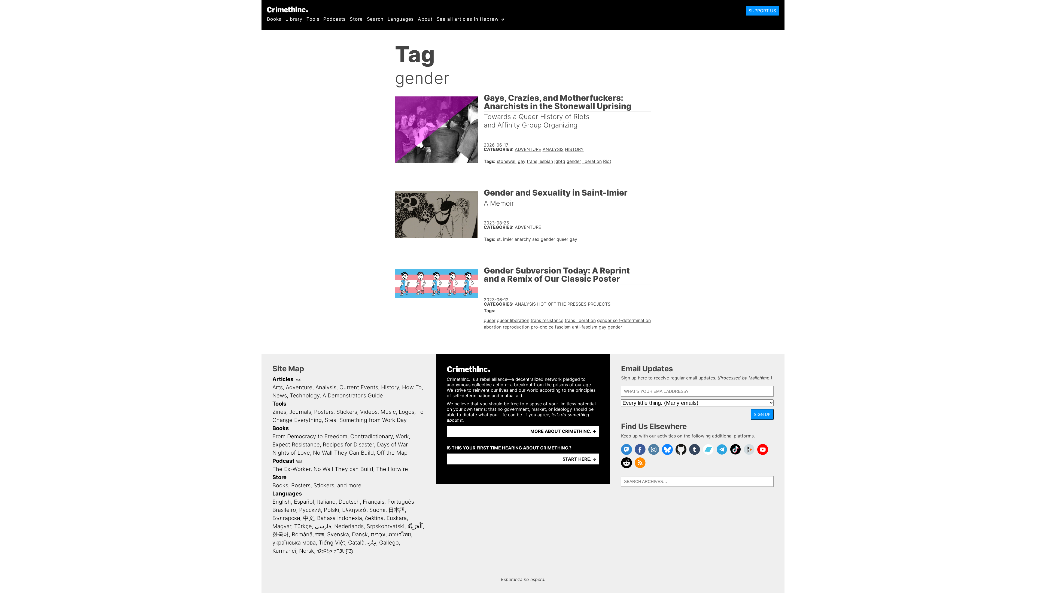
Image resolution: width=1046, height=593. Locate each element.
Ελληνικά (354, 510)
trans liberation (580, 320)
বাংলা (319, 534)
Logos (406, 412)
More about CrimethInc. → (563, 431)
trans (532, 161)
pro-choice (542, 327)
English (281, 501)
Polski (331, 510)
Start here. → (579, 459)
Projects (599, 304)
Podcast (283, 461)
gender (574, 161)
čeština (374, 518)
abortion (492, 327)
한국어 (280, 534)
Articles (282, 379)
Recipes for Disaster (348, 444)
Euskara (397, 518)
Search (375, 19)
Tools (312, 19)
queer (562, 239)
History (574, 149)
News (279, 395)
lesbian (546, 161)
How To (412, 387)
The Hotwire (392, 469)
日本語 (396, 510)
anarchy (523, 239)
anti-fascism (584, 327)
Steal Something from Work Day (366, 420)
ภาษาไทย (399, 534)
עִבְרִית (378, 534)
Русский (310, 510)
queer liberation (513, 320)
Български (286, 518)
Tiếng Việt (332, 542)
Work (402, 436)
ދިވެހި (371, 542)
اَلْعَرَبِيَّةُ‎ (415, 526)
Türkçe (303, 526)
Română (302, 534)
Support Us (762, 10)
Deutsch (349, 501)
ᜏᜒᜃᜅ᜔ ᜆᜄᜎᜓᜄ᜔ (335, 551)
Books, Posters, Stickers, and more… (319, 485)
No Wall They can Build (343, 469)
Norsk (306, 551)
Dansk (360, 534)
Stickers (346, 412)
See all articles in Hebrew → (471, 19)
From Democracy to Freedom (309, 436)
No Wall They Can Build (343, 452)
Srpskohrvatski (386, 526)
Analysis (553, 149)
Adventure (528, 149)
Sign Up (762, 414)
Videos (369, 412)
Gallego (389, 542)
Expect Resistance (296, 444)
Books (274, 19)
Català (356, 542)
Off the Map (392, 452)
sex (535, 239)
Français (373, 501)
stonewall (506, 161)
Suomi (377, 510)
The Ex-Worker (291, 469)
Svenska (338, 534)
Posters (323, 412)
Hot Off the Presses (561, 304)
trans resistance (547, 320)
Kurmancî (284, 551)
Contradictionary (371, 436)
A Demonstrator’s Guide (353, 395)
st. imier (505, 239)
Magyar (281, 526)
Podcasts (334, 19)
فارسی (323, 526)
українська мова (294, 542)
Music (388, 412)
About (425, 19)
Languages (401, 19)
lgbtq (559, 161)
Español (304, 501)
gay (521, 161)
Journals (300, 412)
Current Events (358, 387)
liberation (592, 161)
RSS (298, 380)
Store (356, 19)
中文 (308, 518)
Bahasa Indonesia (339, 518)
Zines (279, 412)
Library (293, 19)
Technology (305, 395)
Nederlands (349, 526)
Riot (607, 161)
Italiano (326, 501)
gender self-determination (624, 320)
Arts (277, 387)
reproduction (516, 327)
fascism (563, 327)
